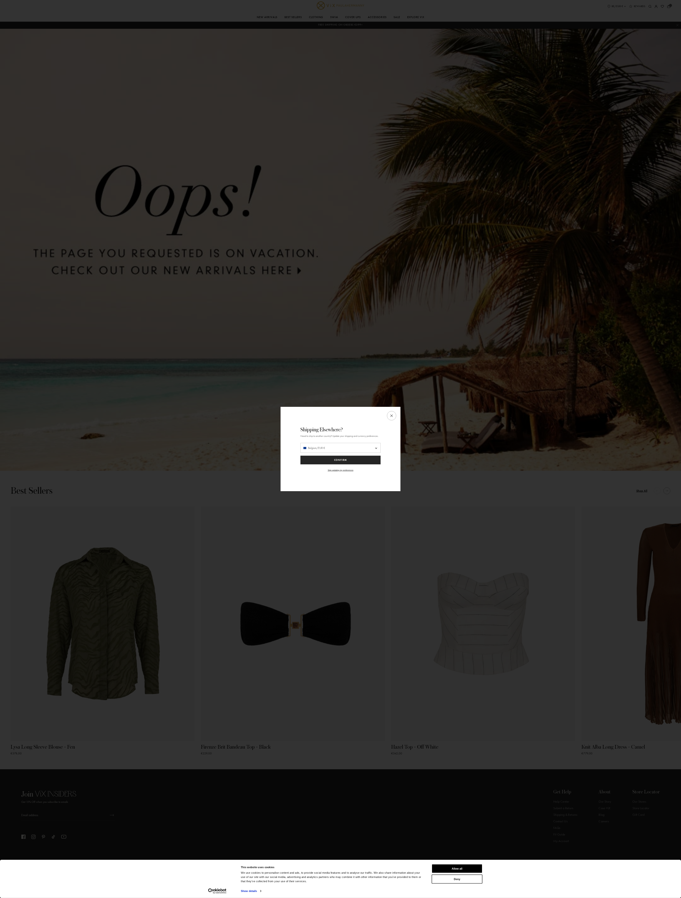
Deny (457, 878)
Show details (249, 890)
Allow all (457, 868)
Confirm (340, 460)
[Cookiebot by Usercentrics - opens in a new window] (217, 891)
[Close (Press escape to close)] (391, 415)
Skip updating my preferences (340, 470)
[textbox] (340, 448)
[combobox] (340, 448)
